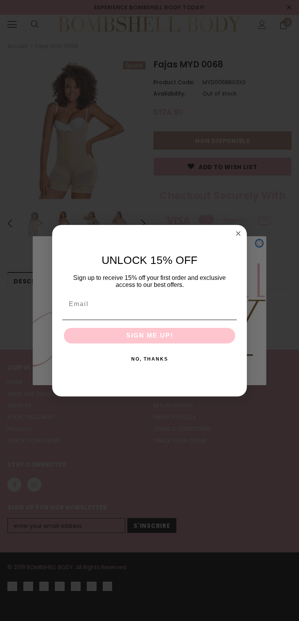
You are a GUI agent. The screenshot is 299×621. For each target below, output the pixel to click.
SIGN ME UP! (149, 335)
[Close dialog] (238, 233)
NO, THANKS (149, 359)
